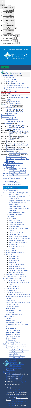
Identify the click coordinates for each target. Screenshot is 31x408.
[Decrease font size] (13, 38)
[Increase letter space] (18, 43)
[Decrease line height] (14, 40)
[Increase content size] (19, 35)
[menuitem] (7, 75)
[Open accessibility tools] (2, 2)
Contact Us (11, 49)
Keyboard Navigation (7, 7)
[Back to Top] (28, 405)
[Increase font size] (15, 38)
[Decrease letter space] (16, 43)
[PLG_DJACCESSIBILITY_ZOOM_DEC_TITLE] (16, 35)
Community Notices (22, 49)
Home (4, 49)
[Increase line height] (16, 40)
